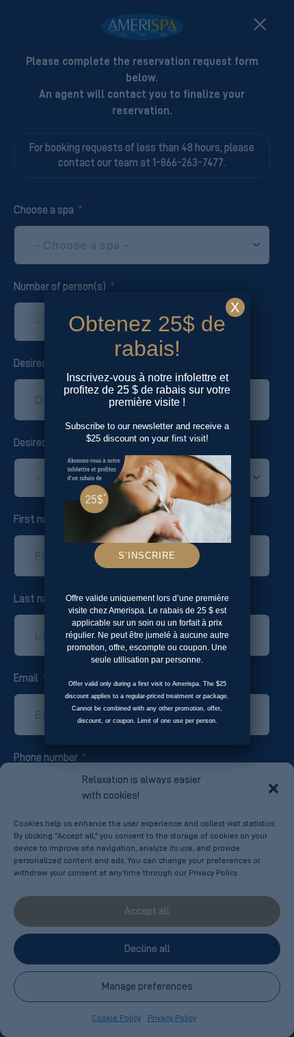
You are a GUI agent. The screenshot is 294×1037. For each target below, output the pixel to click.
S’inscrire (147, 555)
